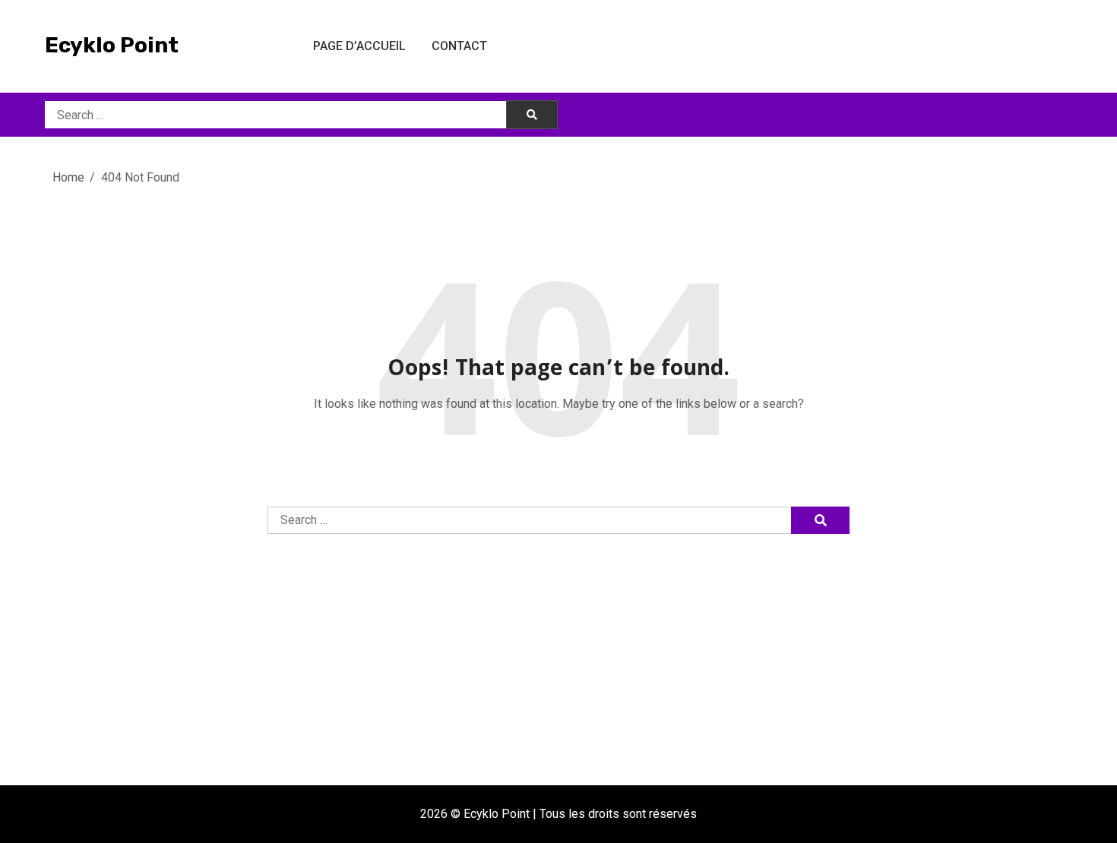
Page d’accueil (359, 46)
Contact (459, 46)
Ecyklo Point (112, 45)
